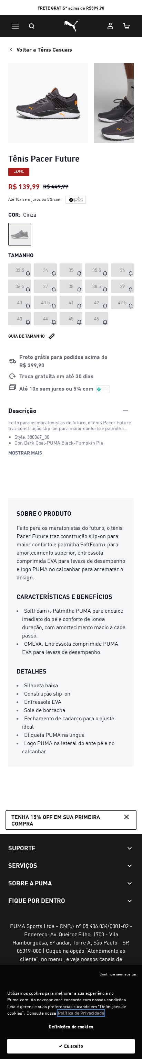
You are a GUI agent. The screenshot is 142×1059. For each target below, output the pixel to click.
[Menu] (15, 26)
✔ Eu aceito (71, 1046)
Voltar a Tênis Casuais (44, 49)
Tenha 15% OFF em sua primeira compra (55, 820)
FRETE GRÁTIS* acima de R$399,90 (71, 8)
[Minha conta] (110, 26)
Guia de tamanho (26, 336)
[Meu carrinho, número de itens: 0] (127, 26)
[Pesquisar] (32, 26)
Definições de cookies (71, 1026)
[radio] (19, 234)
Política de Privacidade (81, 1013)
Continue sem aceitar (118, 974)
